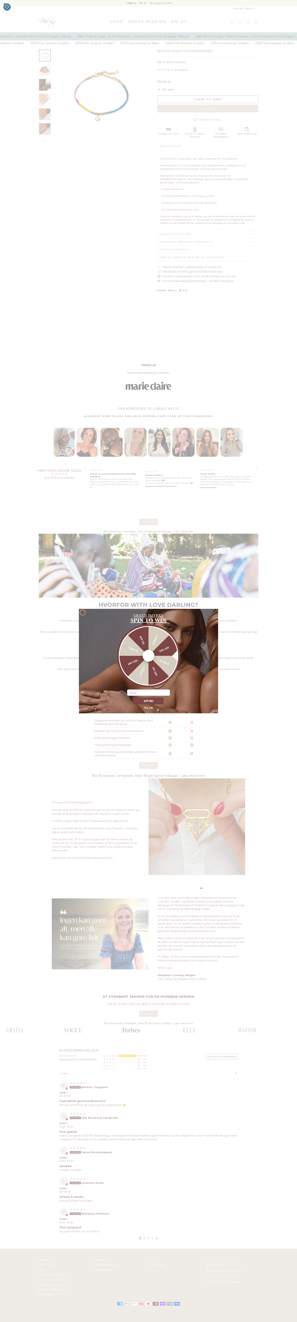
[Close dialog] (82, 612)
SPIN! (148, 701)
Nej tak (148, 707)
